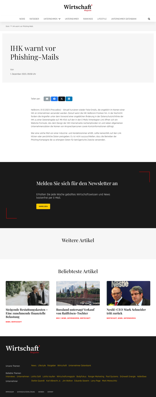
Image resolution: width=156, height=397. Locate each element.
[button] (149, 19)
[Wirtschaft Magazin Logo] (78, 8)
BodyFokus (81, 376)
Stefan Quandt (38, 380)
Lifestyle (42, 365)
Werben (41, 392)
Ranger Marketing (96, 376)
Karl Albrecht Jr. (53, 380)
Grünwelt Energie (128, 376)
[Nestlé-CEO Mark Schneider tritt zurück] (128, 304)
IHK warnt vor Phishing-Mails (22, 26)
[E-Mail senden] (47, 99)
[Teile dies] (54, 99)
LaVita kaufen (49, 376)
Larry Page (95, 380)
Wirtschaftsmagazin (66, 376)
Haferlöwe (141, 376)
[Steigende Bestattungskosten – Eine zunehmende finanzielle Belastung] (27, 304)
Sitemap (50, 392)
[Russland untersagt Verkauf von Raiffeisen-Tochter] (78, 304)
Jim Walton (67, 380)
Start (8, 26)
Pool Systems (112, 376)
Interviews (10, 376)
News (33, 365)
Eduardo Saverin (81, 380)
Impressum (10, 392)
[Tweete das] (61, 99)
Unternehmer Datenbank (80, 365)
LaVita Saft (36, 376)
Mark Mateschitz (109, 380)
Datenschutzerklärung (26, 392)
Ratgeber (51, 365)
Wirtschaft (62, 365)
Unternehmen (23, 376)
